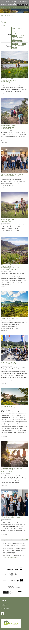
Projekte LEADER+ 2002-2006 (10, 557)
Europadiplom (20, 46)
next (27, 540)
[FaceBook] (2, 614)
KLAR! (20, 44)
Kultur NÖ (15, 44)
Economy (24, 41)
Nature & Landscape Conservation (17, 29)
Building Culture (15, 32)
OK (26, 5)
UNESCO (15, 47)
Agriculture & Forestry (17, 34)
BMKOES (14, 46)
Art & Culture (21, 36)
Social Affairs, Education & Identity (18, 38)
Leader (24, 44)
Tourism (15, 36)
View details (21, 5)
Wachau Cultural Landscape (5, 15)
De (24, 7)
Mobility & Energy (17, 41)
